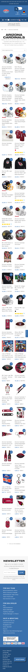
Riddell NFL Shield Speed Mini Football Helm (7, 220)
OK (22, 572)
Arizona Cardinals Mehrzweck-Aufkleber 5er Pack (20, 422)
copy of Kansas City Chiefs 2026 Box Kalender (6, 488)
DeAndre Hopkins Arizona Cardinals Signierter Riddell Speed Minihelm (7, 97)
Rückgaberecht (7, 624)
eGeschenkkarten (8, 607)
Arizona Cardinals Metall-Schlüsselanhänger (7, 531)
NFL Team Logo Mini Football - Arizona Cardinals (7, 377)
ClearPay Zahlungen (8, 611)
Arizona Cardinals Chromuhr (20, 243)
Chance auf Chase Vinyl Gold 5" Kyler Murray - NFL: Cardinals (7, 399)
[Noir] (2, 174)
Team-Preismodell (8, 596)
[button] (20, 152)
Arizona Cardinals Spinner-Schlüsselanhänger (20, 488)
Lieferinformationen (8, 622)
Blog (4, 605)
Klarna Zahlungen (8, 609)
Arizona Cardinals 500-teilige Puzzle (20, 376)
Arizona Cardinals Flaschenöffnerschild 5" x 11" (7, 333)
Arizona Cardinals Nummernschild (7, 509)
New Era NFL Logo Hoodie (7, 171)
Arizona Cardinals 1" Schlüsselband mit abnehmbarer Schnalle (20, 399)
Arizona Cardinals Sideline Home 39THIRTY (20, 266)
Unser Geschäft (7, 626)
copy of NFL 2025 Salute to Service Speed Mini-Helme (7, 309)
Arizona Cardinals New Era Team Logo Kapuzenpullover (20, 172)
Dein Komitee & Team (9, 598)
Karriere (5, 629)
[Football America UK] (6, 11)
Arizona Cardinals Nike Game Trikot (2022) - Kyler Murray (20, 146)
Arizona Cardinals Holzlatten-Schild (7, 265)
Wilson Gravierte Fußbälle (10, 592)
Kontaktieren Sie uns (9, 620)
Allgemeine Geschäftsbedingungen (12, 631)
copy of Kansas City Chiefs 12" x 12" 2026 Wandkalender (7, 355)
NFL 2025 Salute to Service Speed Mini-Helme (7, 244)
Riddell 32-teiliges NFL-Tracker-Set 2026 (20, 287)
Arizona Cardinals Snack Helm (7, 144)
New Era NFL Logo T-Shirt (20, 308)
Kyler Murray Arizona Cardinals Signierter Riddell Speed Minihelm (20, 69)
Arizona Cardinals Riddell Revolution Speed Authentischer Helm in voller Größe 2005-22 (7, 71)
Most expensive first (7, 50)
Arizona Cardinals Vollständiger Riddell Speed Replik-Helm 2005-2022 (20, 98)
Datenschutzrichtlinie (9, 633)
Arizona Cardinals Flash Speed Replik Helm (20, 121)
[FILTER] (27, 336)
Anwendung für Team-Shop (10, 594)
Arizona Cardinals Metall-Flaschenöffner (7, 422)
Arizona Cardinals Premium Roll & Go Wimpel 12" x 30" (7, 443)
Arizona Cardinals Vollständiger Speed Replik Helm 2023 (7, 122)
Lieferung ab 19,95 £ (9, 24)
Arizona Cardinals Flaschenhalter (7, 464)
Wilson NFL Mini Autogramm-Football (19, 333)
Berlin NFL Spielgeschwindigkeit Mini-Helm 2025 (7, 194)
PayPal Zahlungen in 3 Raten (11, 613)
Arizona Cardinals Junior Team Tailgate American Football (20, 466)
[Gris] (4, 174)
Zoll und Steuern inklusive (9, 25)
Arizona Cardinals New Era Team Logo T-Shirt (7, 287)
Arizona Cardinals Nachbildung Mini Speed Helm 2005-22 (20, 195)
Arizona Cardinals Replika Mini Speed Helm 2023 (20, 220)
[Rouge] (15, 150)
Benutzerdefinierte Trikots (10, 590)
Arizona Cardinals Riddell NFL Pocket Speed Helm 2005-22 (20, 532)
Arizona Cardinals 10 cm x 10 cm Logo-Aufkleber (20, 510)
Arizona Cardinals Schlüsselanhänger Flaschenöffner (20, 443)
